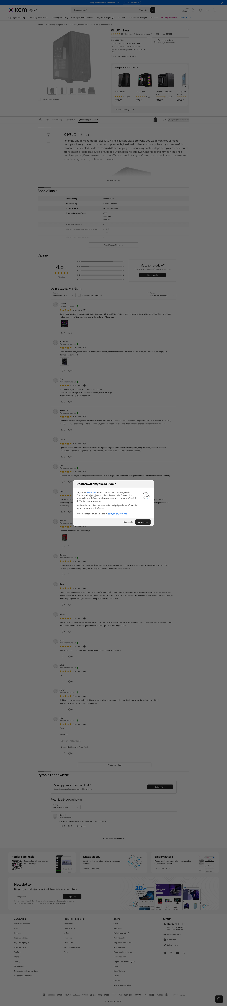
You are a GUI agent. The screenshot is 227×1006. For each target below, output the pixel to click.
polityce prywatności (118, 513)
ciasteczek (91, 492)
